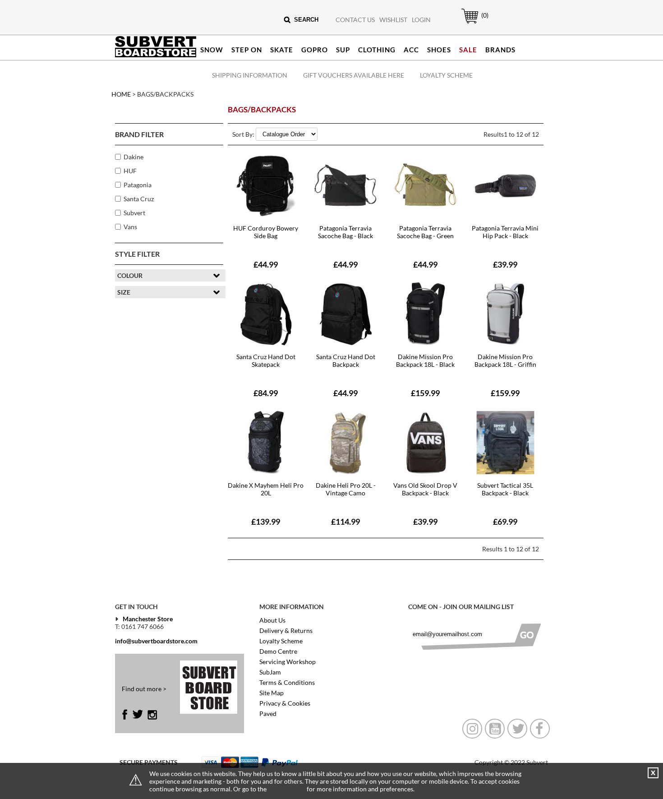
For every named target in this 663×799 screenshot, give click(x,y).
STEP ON (246, 50)
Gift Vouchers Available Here (353, 75)
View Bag (465, 23)
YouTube (495, 729)
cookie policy (286, 789)
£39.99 (505, 264)
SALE (468, 50)
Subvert (134, 213)
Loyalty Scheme (446, 75)
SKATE (281, 50)
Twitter (137, 714)
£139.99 (265, 522)
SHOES (439, 50)
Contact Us (355, 19)
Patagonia (138, 185)
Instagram (152, 714)
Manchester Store (148, 619)
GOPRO (314, 50)
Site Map (271, 693)
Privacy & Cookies (284, 703)
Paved (267, 713)
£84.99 (265, 393)
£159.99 (425, 393)
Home (121, 94)
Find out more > (144, 689)
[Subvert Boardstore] (155, 55)
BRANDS (500, 50)
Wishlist (393, 19)
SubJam (270, 672)
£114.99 (345, 522)
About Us (272, 620)
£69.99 (505, 522)
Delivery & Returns (286, 630)
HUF (130, 171)
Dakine (133, 157)
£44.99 (265, 264)
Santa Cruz (139, 199)
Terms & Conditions (287, 682)
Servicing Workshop (287, 661)
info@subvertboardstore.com (156, 641)
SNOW (211, 50)
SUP (343, 50)
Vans (130, 227)
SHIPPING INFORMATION (249, 75)
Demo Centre (278, 651)
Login (421, 19)
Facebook (127, 714)
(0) (484, 15)
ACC (411, 50)
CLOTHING (377, 50)
